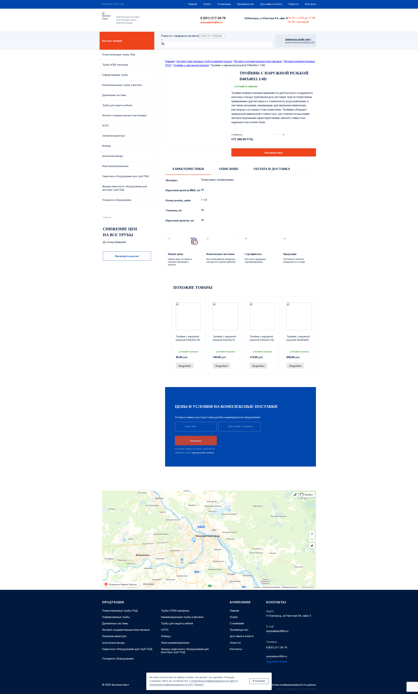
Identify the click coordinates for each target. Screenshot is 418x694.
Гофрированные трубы (116, 617)
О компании (224, 4)
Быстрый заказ (274, 152)
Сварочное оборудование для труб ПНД (127, 649)
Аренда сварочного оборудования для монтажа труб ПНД (185, 651)
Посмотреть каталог (127, 256)
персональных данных (203, 452)
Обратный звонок (276, 661)
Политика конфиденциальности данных (291, 685)
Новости (293, 4)
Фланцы (166, 636)
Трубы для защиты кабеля (177, 624)
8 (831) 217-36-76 (213, 18)
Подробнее (184, 366)
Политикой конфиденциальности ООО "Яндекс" (177, 685)
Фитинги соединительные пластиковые (258, 62)
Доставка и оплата (271, 4)
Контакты (310, 4)
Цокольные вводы (113, 643)
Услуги (207, 4)
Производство (245, 4)
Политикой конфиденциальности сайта (213, 681)
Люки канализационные (175, 643)
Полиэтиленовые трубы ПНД (120, 611)
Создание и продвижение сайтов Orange (295, 689)
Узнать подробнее (127, 315)
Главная (192, 4)
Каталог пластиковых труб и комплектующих (204, 62)
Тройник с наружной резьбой (191, 65)
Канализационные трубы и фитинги (182, 617)
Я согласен (259, 681)
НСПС (165, 630)
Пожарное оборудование (118, 659)
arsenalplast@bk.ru (212, 22)
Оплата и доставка (272, 169)
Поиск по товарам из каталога (180, 36)
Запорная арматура (114, 636)
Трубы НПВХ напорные (175, 611)
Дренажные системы (115, 624)
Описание (229, 169)
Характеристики (188, 169)
